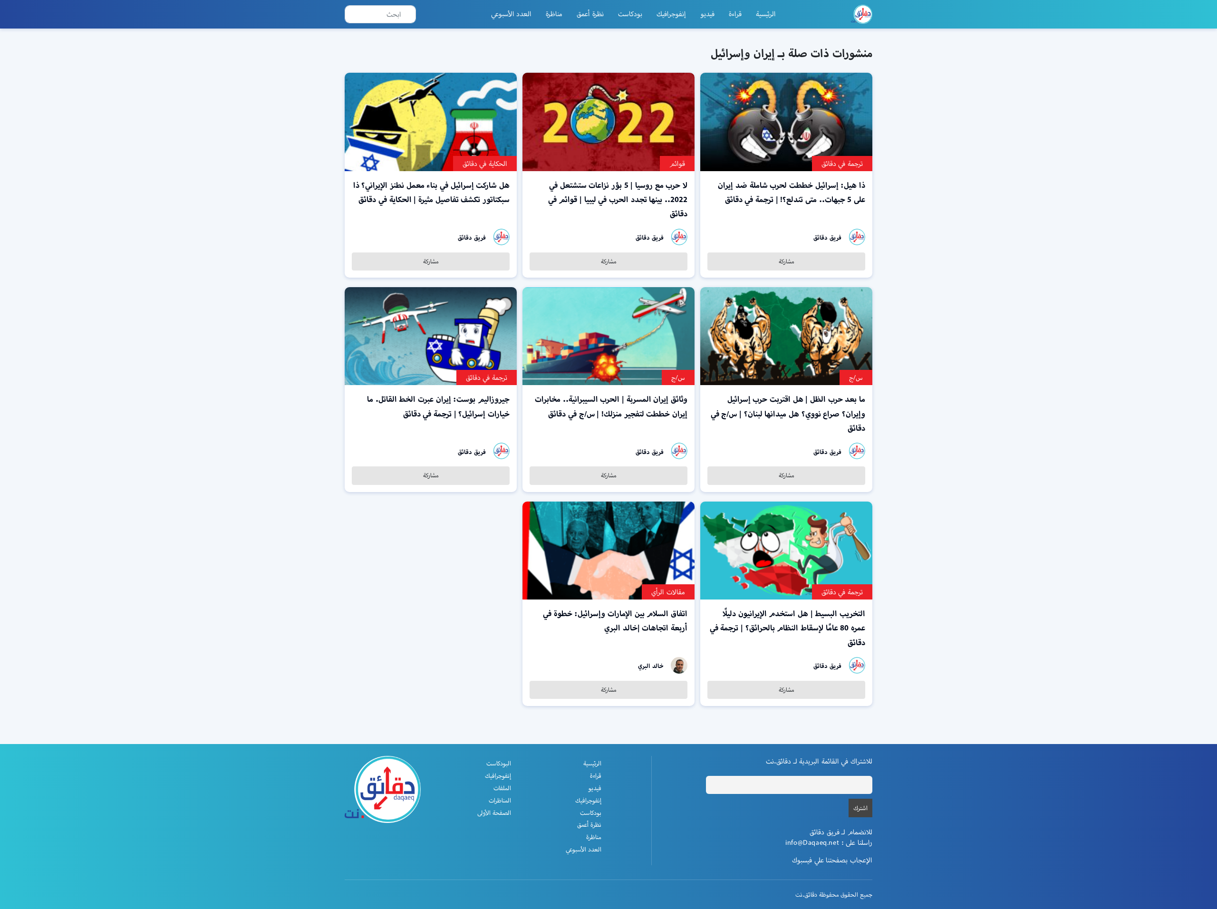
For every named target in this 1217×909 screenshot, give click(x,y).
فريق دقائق (827, 237)
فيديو (707, 14)
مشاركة (786, 261)
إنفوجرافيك (671, 14)
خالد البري (651, 666)
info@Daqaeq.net (812, 842)
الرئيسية (766, 14)
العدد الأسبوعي (511, 14)
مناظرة (554, 14)
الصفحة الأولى (494, 812)
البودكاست (498, 763)
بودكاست (630, 14)
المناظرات (500, 800)
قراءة (735, 14)
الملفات (502, 788)
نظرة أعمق (590, 14)
